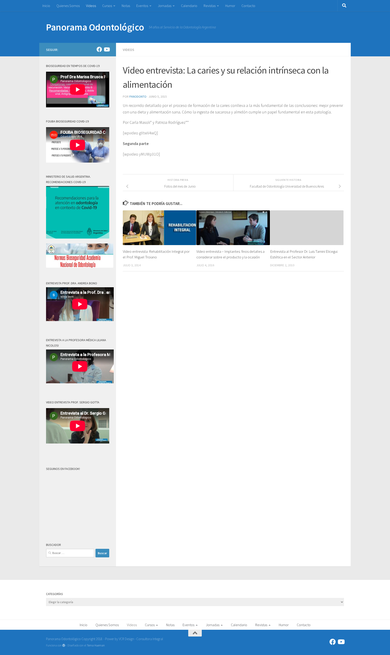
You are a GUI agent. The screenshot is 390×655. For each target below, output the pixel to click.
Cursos (107, 5)
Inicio (46, 5)
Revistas (210, 5)
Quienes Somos (68, 5)
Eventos (142, 5)
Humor (230, 5)
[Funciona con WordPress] (63, 645)
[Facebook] (99, 49)
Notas (126, 5)
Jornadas (164, 5)
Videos (91, 5)
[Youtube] (106, 49)
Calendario (189, 5)
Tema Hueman (96, 645)
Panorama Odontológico (95, 27)
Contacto (248, 5)
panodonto (137, 96)
